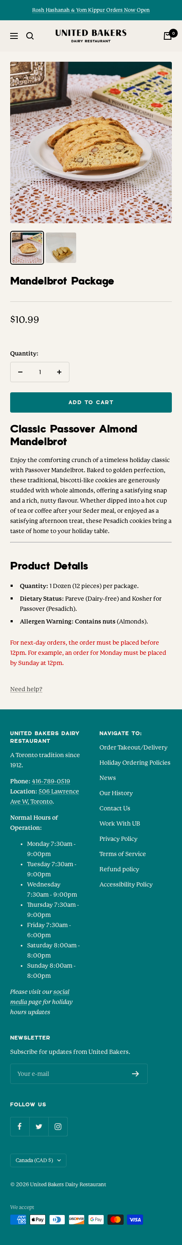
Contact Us (114, 808)
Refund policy (119, 869)
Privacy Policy (118, 838)
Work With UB (119, 823)
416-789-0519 (51, 781)
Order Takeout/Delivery (133, 747)
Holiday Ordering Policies (135, 762)
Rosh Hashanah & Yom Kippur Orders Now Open (91, 10)
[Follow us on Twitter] (38, 1126)
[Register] (135, 1074)
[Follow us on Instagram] (57, 1126)
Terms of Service (122, 854)
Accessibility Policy (126, 884)
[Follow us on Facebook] (19, 1126)
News (107, 777)
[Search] (30, 36)
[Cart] (167, 36)
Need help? (26, 689)
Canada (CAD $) (34, 1160)
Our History (116, 793)
